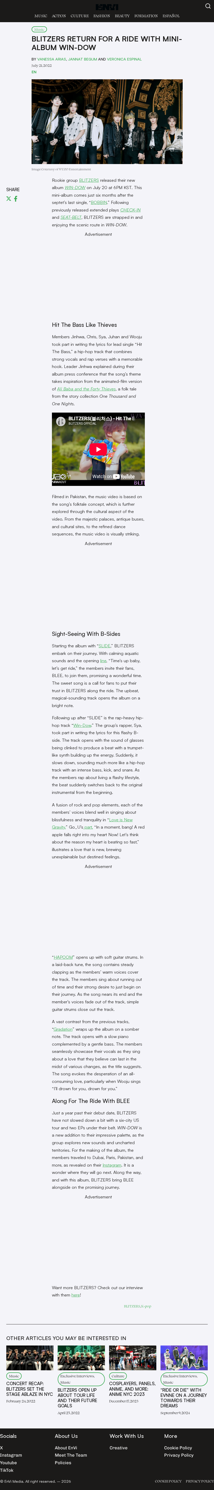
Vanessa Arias (51, 59)
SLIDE (104, 645)
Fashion (101, 16)
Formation (146, 16)
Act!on (59, 16)
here (76, 1295)
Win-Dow (82, 725)
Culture (80, 16)
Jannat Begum (82, 59)
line (103, 660)
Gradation (63, 1029)
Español (171, 16)
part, (88, 827)
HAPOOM (63, 957)
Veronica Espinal (124, 59)
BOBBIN (99, 202)
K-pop (146, 1306)
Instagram (112, 1165)
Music (40, 16)
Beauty (122, 16)
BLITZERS (89, 180)
